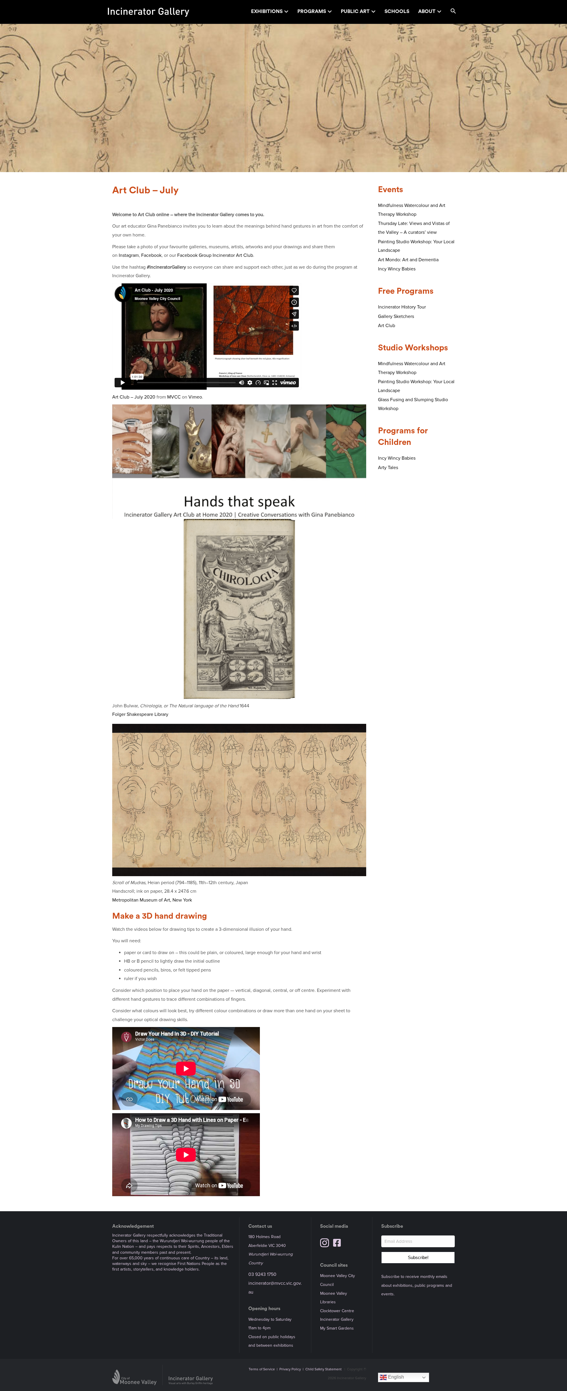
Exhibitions (267, 11)
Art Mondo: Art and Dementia (408, 260)
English (395, 1376)
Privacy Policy (290, 1369)
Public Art (355, 11)
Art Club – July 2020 (133, 397)
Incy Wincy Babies (397, 269)
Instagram (129, 255)
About (427, 11)
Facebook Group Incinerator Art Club (215, 255)
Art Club (386, 326)
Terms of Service (262, 1369)
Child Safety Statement (323, 1369)
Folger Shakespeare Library (140, 714)
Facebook (151, 255)
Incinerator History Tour (402, 307)
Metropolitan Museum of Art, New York (152, 900)
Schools (396, 11)
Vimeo (195, 397)
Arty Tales (388, 468)
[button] (453, 12)
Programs (311, 11)
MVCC (174, 397)
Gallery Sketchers (396, 316)
